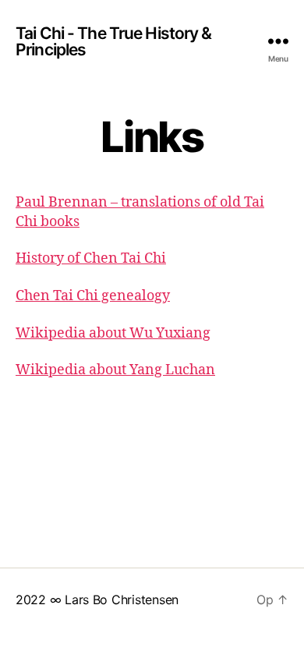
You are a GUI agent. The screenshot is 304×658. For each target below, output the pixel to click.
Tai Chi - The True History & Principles (114, 41)
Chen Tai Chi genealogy (93, 296)
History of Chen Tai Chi (91, 258)
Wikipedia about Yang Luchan (115, 370)
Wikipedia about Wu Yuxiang (113, 333)
